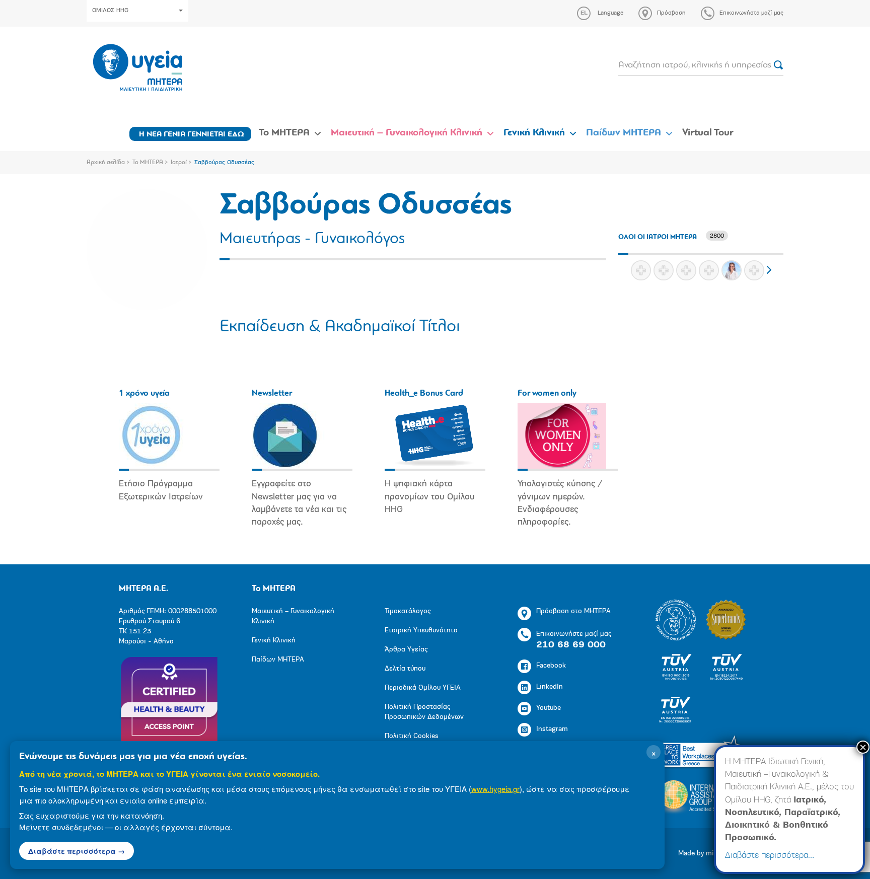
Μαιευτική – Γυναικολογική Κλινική (406, 133)
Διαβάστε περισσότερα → (76, 851)
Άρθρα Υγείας (406, 649)
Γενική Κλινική (534, 133)
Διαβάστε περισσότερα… (769, 855)
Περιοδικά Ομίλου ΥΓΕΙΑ (423, 688)
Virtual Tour (708, 133)
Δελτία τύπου (405, 669)
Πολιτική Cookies (412, 736)
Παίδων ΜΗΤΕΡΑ (623, 133)
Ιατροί (179, 163)
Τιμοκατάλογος (407, 611)
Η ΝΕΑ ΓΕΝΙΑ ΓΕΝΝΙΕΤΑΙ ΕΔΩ (191, 134)
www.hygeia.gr (495, 788)
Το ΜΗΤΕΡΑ (284, 133)
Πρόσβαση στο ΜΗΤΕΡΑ (573, 611)
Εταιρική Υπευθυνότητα (421, 630)
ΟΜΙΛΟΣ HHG (110, 11)
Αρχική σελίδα (106, 163)
